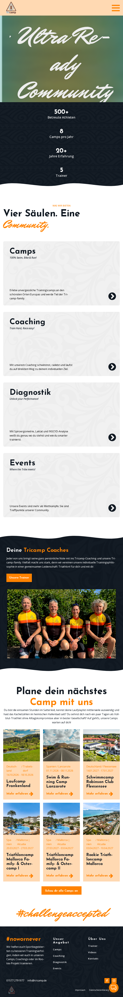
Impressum (80, 990)
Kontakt (93, 958)
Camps (57, 949)
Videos (92, 952)
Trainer (93, 946)
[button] (114, 988)
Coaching (59, 956)
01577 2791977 (15, 980)
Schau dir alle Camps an (61, 891)
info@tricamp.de (37, 980)
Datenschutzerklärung (99, 990)
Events (57, 968)
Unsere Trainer (19, 577)
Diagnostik (60, 962)
